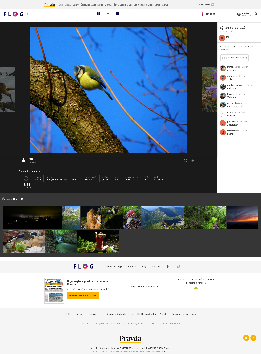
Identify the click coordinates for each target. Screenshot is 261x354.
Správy (76, 4)
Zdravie (109, 4)
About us (84, 323)
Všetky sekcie (203, 4)
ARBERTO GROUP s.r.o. (159, 348)
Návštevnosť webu (146, 314)
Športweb (85, 4)
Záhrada (133, 4)
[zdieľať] (192, 160)
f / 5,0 (116, 178)
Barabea (231, 66)
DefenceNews (161, 4)
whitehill (231, 103)
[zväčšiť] (185, 160)
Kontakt (156, 266)
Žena (116, 4)
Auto (93, 4)
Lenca (230, 112)
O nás (67, 314)
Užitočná (142, 4)
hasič (229, 94)
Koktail (100, 4)
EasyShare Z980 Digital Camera (62, 178)
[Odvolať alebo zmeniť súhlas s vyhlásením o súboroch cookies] (246, 338)
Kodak (38, 178)
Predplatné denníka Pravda (83, 295)
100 (146, 178)
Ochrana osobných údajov (184, 314)
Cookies (152, 323)
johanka (231, 121)
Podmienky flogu (114, 266)
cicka (229, 75)
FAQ (144, 266)
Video (150, 4)
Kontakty (79, 314)
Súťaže (163, 314)
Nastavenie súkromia (171, 323)
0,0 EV (132, 178)
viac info (164, 351)
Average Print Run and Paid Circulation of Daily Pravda (118, 323)
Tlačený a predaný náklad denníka (116, 314)
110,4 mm (89, 178)
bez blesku (159, 178)
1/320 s (104, 178)
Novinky (132, 266)
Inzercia (92, 314)
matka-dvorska (234, 85)
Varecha (124, 4)
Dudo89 (231, 130)
